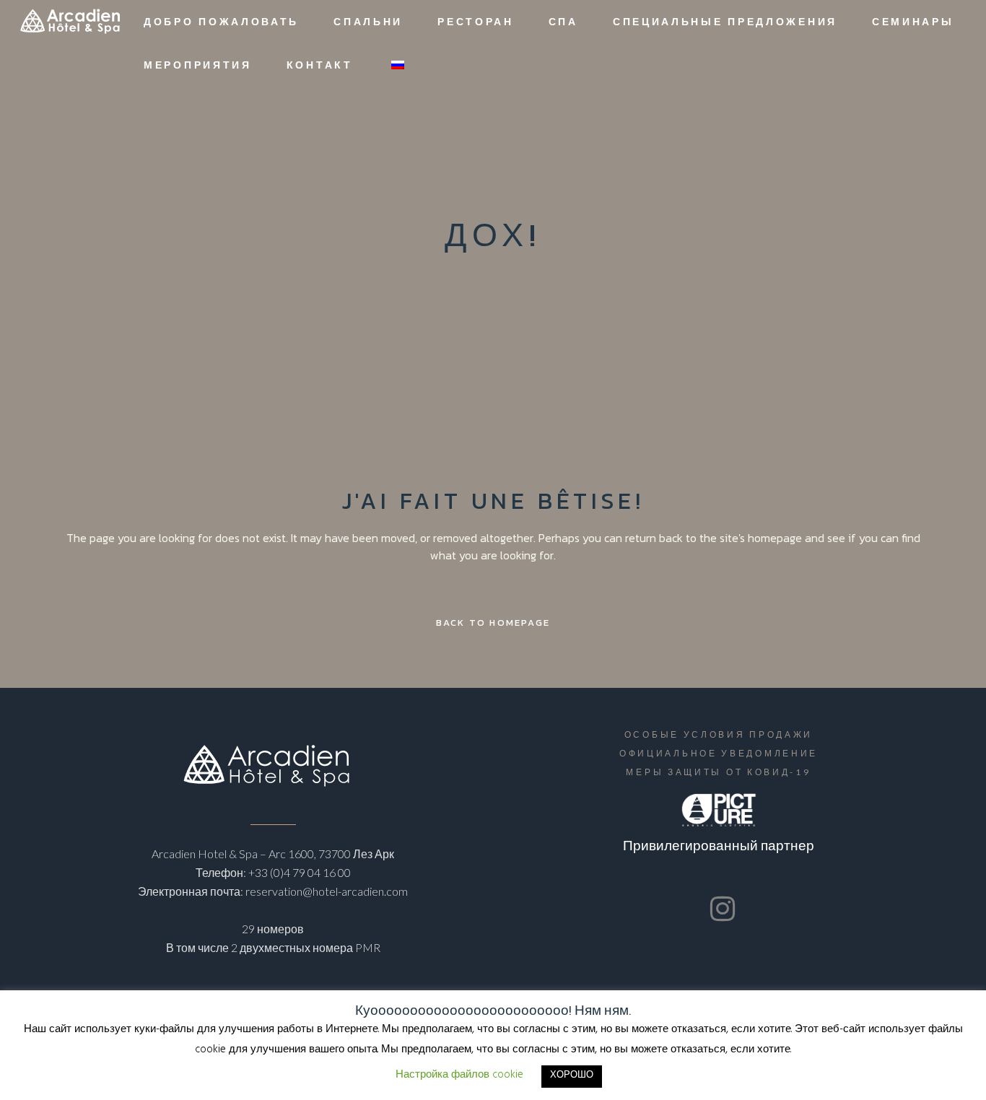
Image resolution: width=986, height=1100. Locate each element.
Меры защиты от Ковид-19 (718, 772)
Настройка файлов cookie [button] (459, 1075)
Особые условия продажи (718, 734)
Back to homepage (493, 622)
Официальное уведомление (718, 753)
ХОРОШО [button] (571, 1076)
